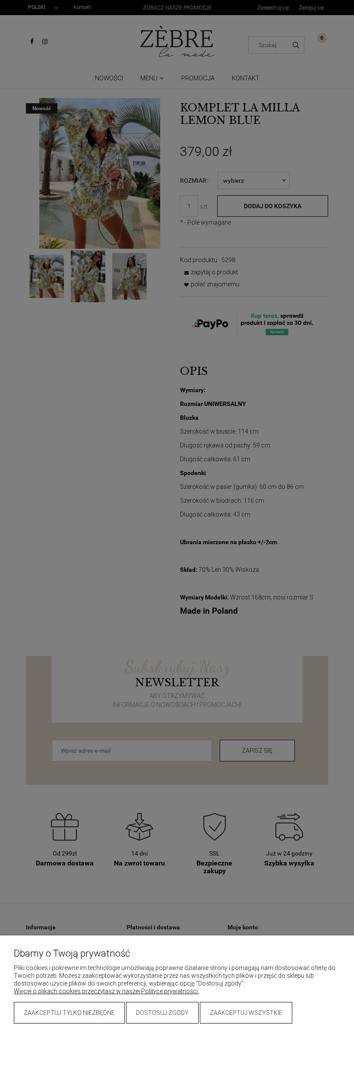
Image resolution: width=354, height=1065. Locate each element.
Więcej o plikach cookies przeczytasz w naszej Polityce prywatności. (106, 991)
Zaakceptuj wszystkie (246, 1012)
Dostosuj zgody (162, 1012)
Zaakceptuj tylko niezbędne (69, 1012)
